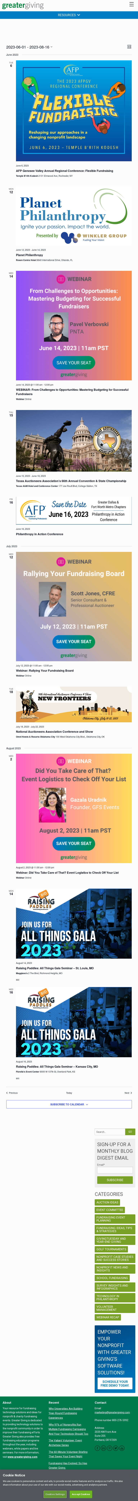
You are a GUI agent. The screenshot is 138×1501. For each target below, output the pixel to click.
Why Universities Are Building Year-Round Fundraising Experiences (65, 1413)
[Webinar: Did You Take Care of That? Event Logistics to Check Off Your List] (74, 808)
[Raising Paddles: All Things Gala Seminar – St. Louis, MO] (74, 924)
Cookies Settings (55, 1494)
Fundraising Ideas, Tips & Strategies (114, 1229)
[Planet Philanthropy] (74, 216)
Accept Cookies (81, 1494)
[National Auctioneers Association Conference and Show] (74, 704)
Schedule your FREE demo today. (115, 1383)
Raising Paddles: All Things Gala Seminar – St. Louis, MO (55, 968)
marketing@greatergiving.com (112, 1412)
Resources (67, 15)
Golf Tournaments (111, 1249)
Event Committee (109, 1210)
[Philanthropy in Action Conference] (74, 511)
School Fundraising (112, 1278)
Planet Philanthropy (29, 255)
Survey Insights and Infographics (112, 1287)
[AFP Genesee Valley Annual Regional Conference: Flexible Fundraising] (74, 110)
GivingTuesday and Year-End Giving (111, 1240)
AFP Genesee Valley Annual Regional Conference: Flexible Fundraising (64, 171)
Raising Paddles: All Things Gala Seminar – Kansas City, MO (57, 1066)
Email (101, 1164)
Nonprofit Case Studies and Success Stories (114, 1258)
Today (69, 1092)
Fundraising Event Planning (110, 1219)
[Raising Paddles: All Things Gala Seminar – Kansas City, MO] (74, 1022)
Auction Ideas (107, 1202)
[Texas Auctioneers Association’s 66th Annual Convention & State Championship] (74, 441)
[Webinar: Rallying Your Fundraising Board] (74, 606)
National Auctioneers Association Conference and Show (54, 731)
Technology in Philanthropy (107, 1297)
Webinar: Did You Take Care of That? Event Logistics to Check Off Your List (67, 872)
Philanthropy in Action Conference (39, 534)
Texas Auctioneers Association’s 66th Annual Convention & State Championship (71, 481)
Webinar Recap (107, 1317)
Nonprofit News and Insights (112, 1269)
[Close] (132, 1475)
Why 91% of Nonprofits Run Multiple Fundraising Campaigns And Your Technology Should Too (68, 1429)
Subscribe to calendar (67, 1104)
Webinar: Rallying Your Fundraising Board (45, 670)
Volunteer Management (106, 1308)
